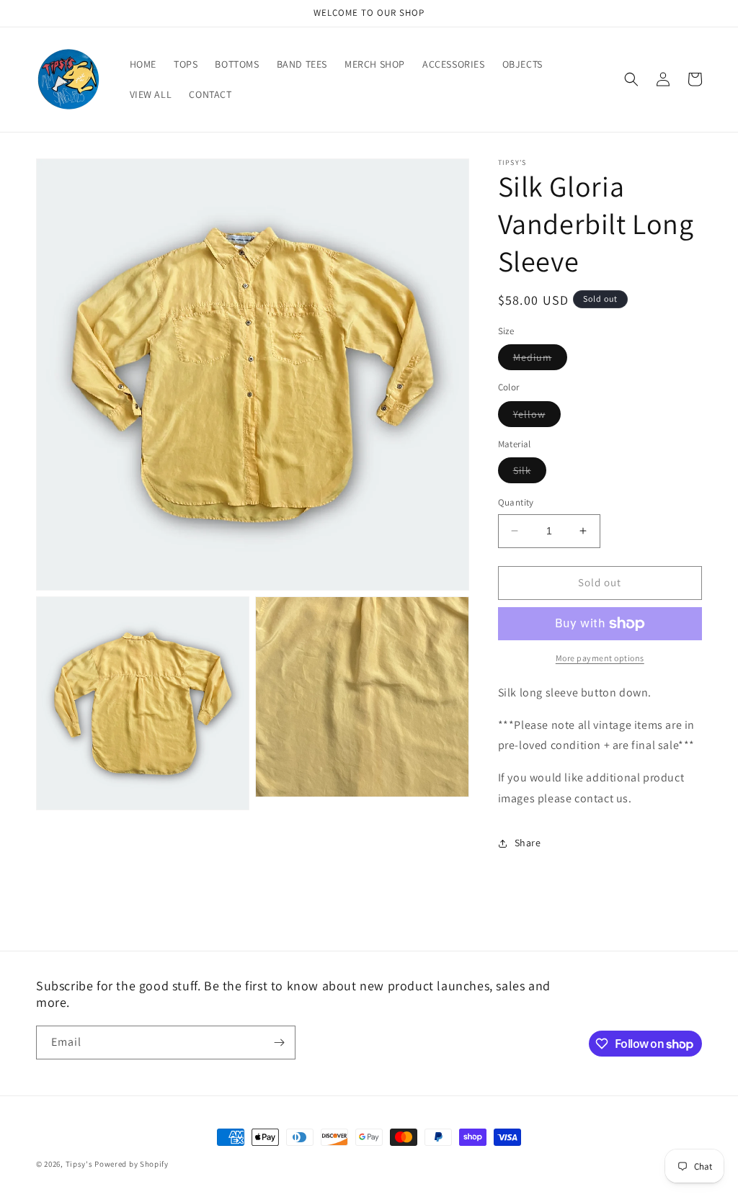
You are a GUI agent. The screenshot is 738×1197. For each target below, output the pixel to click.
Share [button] (528, 842)
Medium (540, 360)
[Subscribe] (279, 1042)
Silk (529, 473)
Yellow (537, 417)
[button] (631, 79)
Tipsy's (79, 1164)
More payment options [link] (600, 658)
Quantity (516, 502)
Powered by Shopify (131, 1164)
